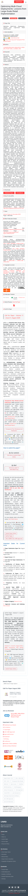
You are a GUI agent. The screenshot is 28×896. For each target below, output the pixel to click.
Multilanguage (17, 787)
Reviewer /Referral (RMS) (10, 743)
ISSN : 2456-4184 (19, 778)
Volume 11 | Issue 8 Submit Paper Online (15, 693)
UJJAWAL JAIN (17, 48)
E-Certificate (20, 192)
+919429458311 (9, 825)
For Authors (7, 727)
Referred (6, 784)
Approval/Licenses (9, 734)
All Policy (6, 739)
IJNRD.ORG (12, 260)
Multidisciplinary (8, 787)
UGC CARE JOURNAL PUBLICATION (13, 243)
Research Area (18, 601)
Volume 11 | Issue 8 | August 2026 (13, 646)
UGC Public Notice (13, 519)
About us (4, 836)
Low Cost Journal (16, 793)
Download (6, 736)
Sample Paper (5, 869)
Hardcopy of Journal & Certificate (11, 795)
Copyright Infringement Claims (9, 861)
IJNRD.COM (20, 260)
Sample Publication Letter (7, 876)
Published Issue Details (10, 725)
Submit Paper (19, 1)
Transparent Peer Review (17, 781)
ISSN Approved (19, 790)
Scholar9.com (22, 297)
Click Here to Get (15, 38)
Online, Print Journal (8, 790)
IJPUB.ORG (6, 261)
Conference (7, 741)
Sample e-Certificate (6, 874)
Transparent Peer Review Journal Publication (14, 429)
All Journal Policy (5, 843)
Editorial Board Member (10, 746)
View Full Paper (16, 302)
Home (3, 834)
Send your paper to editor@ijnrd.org (14, 468)
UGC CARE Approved (9, 732)
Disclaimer (4, 854)
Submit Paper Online (11, 533)
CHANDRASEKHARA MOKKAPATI (12, 47)
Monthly (21, 784)
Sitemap (4, 878)
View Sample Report (10, 418)
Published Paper (9, 192)
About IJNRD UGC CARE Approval (14, 538)
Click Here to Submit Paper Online (14, 456)
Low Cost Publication (8, 801)
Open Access (13, 784)
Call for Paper (9, 536)
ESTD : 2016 (6, 781)
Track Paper (7, 729)
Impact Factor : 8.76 (8, 778)
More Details (6, 605)
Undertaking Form (6, 871)
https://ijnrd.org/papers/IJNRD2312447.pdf (13, 208)
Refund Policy (5, 856)
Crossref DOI (7, 793)
